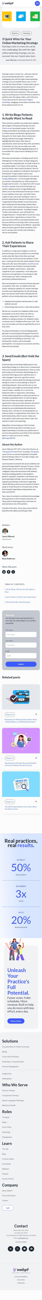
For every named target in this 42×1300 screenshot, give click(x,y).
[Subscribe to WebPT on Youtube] (24, 1248)
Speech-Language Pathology (13, 1100)
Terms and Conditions (21, 1276)
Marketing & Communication (13, 1062)
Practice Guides (8, 1159)
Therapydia (34, 452)
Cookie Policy (21, 1282)
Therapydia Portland (10, 452)
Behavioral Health (9, 1105)
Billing (4, 1052)
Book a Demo (16, 1021)
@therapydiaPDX (8, 438)
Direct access (7, 128)
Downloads (6, 1164)
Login (8, 1208)
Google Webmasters (9, 179)
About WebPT (7, 1191)
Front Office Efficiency (10, 1057)
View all (8, 825)
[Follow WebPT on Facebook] (31, 1248)
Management (7, 1137)
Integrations (7, 1074)
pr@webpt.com (23, 1238)
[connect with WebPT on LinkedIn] (10, 1248)
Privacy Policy (21, 1279)
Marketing (6, 1132)
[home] (8, 3)
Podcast (5, 1174)
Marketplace (7, 1079)
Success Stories (8, 1179)
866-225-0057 (22, 1233)
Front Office (6, 1127)
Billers (4, 1122)
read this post (32, 264)
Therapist (5, 1117)
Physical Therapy (8, 1090)
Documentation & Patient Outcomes (15, 1047)
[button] (37, 3)
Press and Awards (8, 1195)
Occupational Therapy (10, 1095)
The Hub (5, 1149)
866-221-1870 (23, 1230)
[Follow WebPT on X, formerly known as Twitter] (17, 1248)
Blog (4, 1154)
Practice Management (10, 1066)
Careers (5, 1200)
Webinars (5, 1169)
